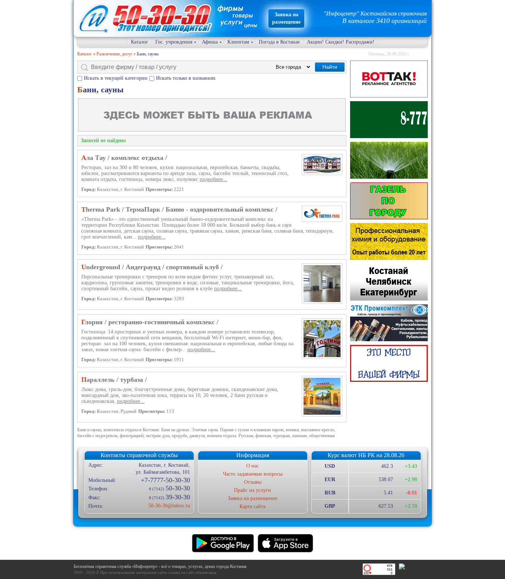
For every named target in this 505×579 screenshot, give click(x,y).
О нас (252, 466)
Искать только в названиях (186, 78)
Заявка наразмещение (286, 18)
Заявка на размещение (252, 498)
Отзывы (252, 482)
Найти (329, 67)
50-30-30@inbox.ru (169, 505)
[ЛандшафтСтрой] (389, 119)
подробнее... (213, 179)
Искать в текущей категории (116, 78)
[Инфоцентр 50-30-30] (389, 363)
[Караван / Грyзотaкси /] (389, 200)
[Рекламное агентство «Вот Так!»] (389, 79)
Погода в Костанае (279, 42)
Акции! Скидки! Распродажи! (340, 42)
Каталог (139, 42)
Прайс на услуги (252, 490)
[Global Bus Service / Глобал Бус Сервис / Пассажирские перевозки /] (389, 282)
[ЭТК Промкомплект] (389, 322)
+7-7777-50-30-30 (165, 480)
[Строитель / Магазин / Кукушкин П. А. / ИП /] (389, 160)
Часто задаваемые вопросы (252, 474)
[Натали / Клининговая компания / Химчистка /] (389, 241)
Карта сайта (252, 506)
